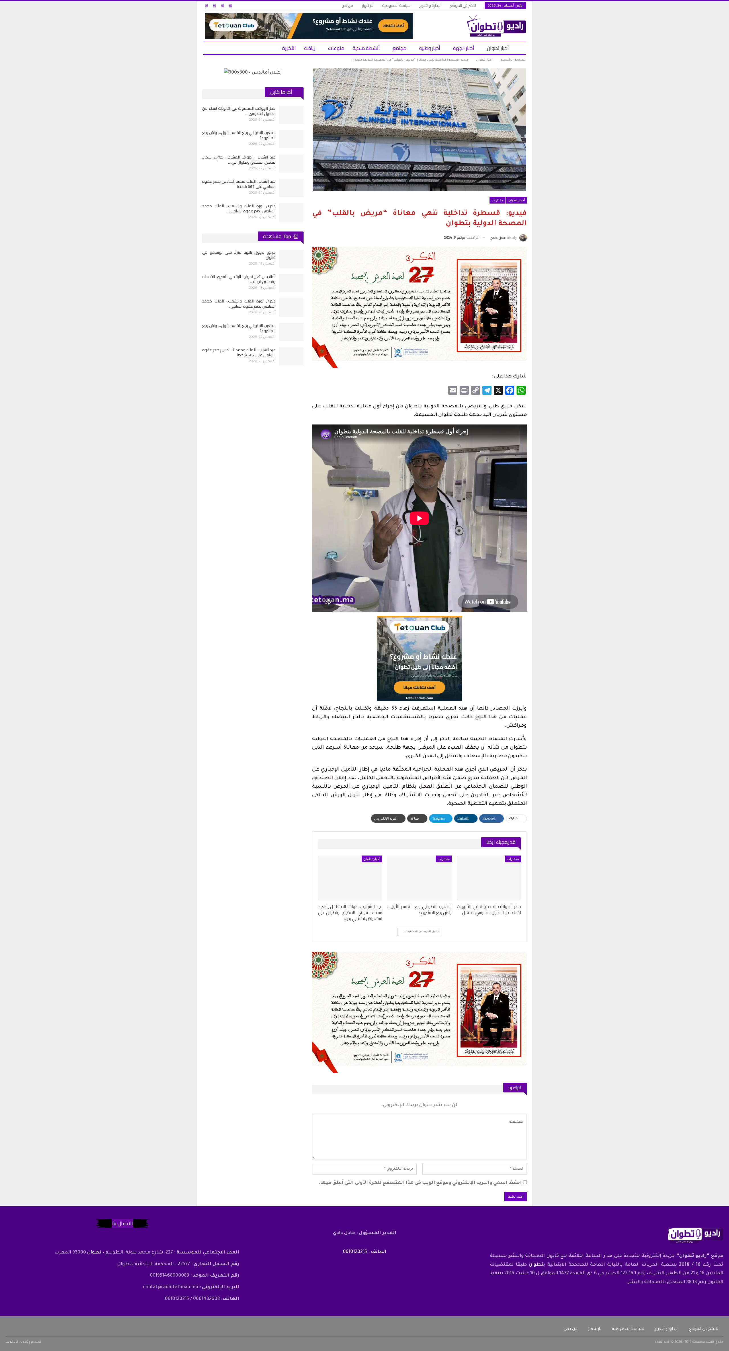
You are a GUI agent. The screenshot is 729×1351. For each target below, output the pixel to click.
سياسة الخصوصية (396, 5)
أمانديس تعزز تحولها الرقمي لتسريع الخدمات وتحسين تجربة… (238, 279)
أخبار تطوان (498, 48)
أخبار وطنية (429, 48)
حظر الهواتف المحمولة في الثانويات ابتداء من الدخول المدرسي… (238, 111)
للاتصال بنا (122, 1223)
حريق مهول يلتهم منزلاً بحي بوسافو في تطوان (238, 255)
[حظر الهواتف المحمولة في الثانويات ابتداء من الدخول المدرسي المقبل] (489, 878)
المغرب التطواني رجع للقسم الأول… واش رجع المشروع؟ (238, 135)
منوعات (336, 48)
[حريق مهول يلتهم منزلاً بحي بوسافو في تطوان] (291, 259)
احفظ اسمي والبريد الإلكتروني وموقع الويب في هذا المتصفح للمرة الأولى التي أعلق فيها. (420, 1183)
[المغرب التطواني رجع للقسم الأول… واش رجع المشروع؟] (419, 878)
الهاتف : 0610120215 (364, 1252)
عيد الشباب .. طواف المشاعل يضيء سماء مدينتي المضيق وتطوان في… (238, 159)
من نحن (347, 5)
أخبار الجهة (463, 48)
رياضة (309, 48)
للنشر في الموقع (463, 5)
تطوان (536, 1264)
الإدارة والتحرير (430, 5)
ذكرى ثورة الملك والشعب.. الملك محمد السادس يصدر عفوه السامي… (238, 208)
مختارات (497, 200)
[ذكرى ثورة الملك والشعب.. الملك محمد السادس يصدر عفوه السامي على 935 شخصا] (291, 212)
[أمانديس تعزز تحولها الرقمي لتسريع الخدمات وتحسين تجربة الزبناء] (291, 283)
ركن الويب (12, 1342)
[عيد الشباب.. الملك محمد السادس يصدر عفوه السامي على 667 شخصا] (291, 188)
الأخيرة (289, 48)
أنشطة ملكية (366, 48)
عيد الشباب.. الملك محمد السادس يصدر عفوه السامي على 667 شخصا (238, 184)
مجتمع (399, 48)
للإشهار (367, 5)
